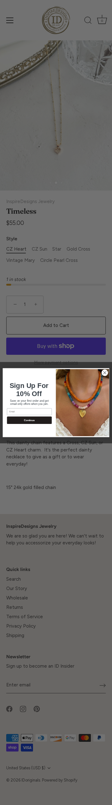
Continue (29, 420)
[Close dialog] (104, 372)
